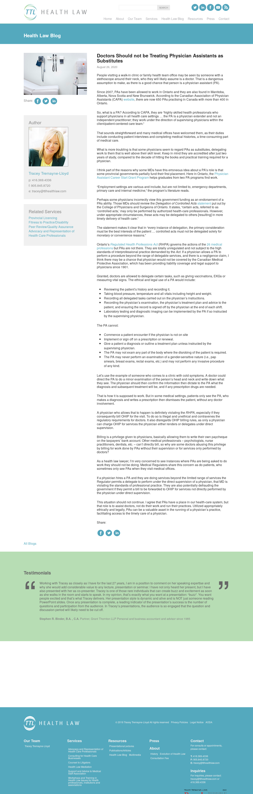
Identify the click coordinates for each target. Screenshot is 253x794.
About (154, 748)
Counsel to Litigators (79, 762)
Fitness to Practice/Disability (48, 222)
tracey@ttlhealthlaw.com (207, 762)
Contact (197, 740)
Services (74, 740)
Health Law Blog (118, 754)
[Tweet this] (109, 533)
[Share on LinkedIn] (117, 533)
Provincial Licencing (43, 218)
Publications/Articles (120, 750)
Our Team (32, 740)
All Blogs (30, 543)
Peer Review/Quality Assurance (51, 226)
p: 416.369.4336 (40, 180)
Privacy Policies (179, 722)
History (154, 753)
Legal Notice (197, 722)
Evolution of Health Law (172, 753)
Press (154, 740)
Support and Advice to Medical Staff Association (84, 772)
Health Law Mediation (80, 766)
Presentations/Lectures (121, 746)
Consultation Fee (159, 758)
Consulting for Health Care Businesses (82, 757)
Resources (117, 740)
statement (204, 203)
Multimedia (135, 754)
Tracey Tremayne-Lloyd (49, 173)
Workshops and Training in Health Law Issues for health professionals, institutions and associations (84, 781)
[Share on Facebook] (100, 533)
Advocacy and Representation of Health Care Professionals (51, 233)
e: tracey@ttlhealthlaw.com (47, 191)
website (129, 99)
